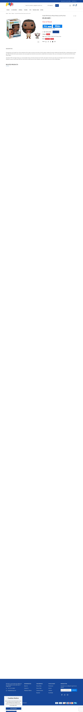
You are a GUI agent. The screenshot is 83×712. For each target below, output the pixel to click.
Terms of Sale (38, 688)
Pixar (60, 36)
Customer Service (39, 690)
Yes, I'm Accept (13, 708)
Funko (52, 38)
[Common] (47, 26)
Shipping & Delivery (28, 690)
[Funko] (57, 26)
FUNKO (49, 36)
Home (7, 13)
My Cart (50, 688)
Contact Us (26, 688)
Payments (38, 692)
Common (47, 38)
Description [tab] (9, 48)
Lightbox (38, 42)
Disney (13, 13)
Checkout (50, 690)
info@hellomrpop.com (12, 690)
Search (57, 5)
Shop (10, 13)
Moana (57, 36)
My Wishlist (50, 692)
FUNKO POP (53, 36)
